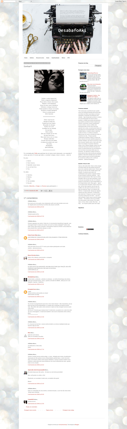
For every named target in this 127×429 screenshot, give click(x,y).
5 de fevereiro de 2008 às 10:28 (36, 272)
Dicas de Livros (40, 58)
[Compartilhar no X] (48, 191)
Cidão (36, 153)
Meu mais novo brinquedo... (94, 84)
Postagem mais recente (30, 410)
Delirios (32, 58)
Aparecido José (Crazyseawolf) (36, 370)
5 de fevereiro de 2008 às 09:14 (36, 250)
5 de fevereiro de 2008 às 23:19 (36, 383)
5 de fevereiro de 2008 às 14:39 (36, 327)
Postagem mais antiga (68, 410)
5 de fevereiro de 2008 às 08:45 (36, 239)
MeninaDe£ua (31, 277)
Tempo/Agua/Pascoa (92, 73)
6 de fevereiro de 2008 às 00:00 (36, 394)
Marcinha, (32, 186)
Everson (44, 186)
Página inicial (49, 410)
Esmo (47, 58)
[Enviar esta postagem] (41, 190)
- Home (25, 58)
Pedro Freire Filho (32, 235)
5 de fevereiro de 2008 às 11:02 (36, 284)
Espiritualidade (55, 58)
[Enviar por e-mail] (44, 191)
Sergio (38, 186)
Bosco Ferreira (32, 255)
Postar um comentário (31, 407)
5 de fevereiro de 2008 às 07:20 (36, 216)
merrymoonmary (63, 424)
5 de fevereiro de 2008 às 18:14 (36, 365)
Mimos (63, 58)
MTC (68, 58)
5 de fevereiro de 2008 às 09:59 (36, 259)
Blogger (77, 424)
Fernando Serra (32, 289)
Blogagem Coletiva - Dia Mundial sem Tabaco (93, 96)
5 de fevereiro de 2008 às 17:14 (36, 349)
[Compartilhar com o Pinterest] (51, 191)
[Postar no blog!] (46, 191)
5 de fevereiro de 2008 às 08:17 (36, 230)
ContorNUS (31, 399)
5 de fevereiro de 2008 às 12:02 (36, 296)
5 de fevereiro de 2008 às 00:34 (36, 207)
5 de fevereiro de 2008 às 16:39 (36, 338)
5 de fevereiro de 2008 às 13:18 (36, 317)
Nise (29, 332)
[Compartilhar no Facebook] (50, 191)
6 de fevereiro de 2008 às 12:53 (36, 403)
